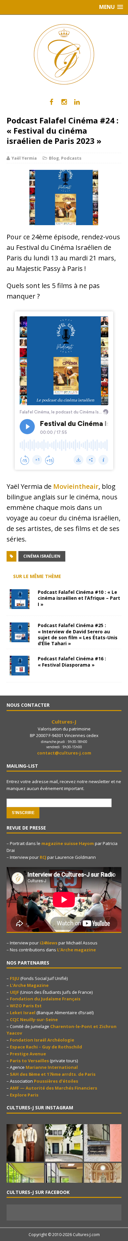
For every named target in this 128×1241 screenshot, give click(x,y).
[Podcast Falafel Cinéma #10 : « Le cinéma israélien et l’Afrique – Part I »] (20, 605)
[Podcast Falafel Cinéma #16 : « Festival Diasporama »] (20, 672)
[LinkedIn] (77, 102)
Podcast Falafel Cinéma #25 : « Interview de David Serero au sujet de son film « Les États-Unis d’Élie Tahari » (77, 634)
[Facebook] (51, 102)
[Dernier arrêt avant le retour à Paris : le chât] (102, 1182)
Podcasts (71, 158)
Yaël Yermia (24, 158)
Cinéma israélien (41, 556)
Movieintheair (75, 486)
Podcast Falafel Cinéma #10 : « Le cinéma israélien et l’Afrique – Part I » (79, 598)
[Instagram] (64, 102)
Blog (54, 158)
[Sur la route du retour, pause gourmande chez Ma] (25, 1143)
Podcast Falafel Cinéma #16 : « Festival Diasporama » (72, 661)
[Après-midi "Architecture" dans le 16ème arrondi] (64, 1143)
